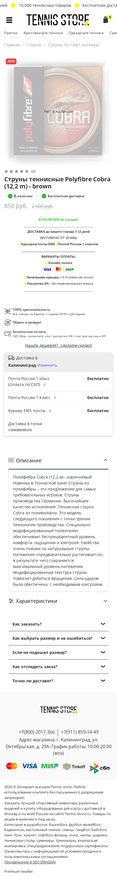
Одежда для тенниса (86, 32)
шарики (100, 835)
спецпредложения (43, 846)
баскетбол (58, 824)
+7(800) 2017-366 (37, 732)
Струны (34, 44)
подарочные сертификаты (84, 846)
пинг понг (13, 835)
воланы (61, 835)
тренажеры (66, 840)
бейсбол (98, 829)
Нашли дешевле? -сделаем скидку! (58, 345)
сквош (68, 829)
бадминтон (14, 829)
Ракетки (11, 32)
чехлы (85, 835)
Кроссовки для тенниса (43, 32)
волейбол (91, 824)
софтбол (45, 835)
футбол (75, 824)
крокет (30, 835)
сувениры (45, 840)
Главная (12, 44)
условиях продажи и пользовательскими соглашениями (52, 854)
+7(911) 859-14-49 (80, 732)
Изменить (47, 365)
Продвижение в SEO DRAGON (30, 862)
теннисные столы (19, 840)
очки (73, 835)
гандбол (82, 829)
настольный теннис (43, 829)
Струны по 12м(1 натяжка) (73, 44)
